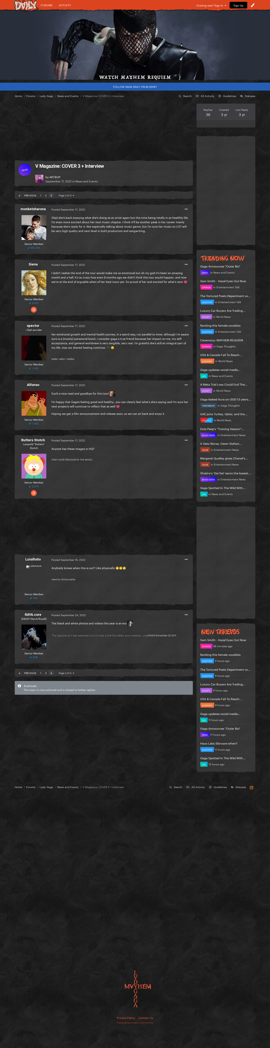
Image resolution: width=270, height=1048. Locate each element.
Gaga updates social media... (220, 369)
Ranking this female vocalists (220, 325)
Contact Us (145, 1017)
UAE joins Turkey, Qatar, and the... (223, 413)
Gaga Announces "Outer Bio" (220, 266)
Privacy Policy (126, 1017)
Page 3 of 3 (66, 195)
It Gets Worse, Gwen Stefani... (221, 443)
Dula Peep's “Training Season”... (222, 428)
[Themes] (252, 5)
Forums (47, 5)
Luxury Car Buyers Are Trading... (222, 310)
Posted (68, 209)
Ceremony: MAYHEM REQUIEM (221, 339)
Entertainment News (233, 435)
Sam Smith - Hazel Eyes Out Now (223, 280)
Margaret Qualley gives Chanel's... (224, 458)
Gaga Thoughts (225, 346)
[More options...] (186, 209)
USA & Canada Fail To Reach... (221, 354)
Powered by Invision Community (135, 1022)
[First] (19, 195)
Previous (30, 195)
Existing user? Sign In (211, 5)
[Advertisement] (104, 129)
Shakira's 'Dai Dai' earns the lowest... (225, 472)
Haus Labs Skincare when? (218, 743)
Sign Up (238, 5)
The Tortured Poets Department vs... (225, 295)
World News (223, 316)
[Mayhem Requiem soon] (135, 45)
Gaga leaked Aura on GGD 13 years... (225, 399)
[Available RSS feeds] (251, 787)
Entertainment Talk (228, 287)
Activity (65, 5)
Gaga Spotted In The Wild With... (223, 487)
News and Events (86, 181)
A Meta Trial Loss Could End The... (223, 384)
